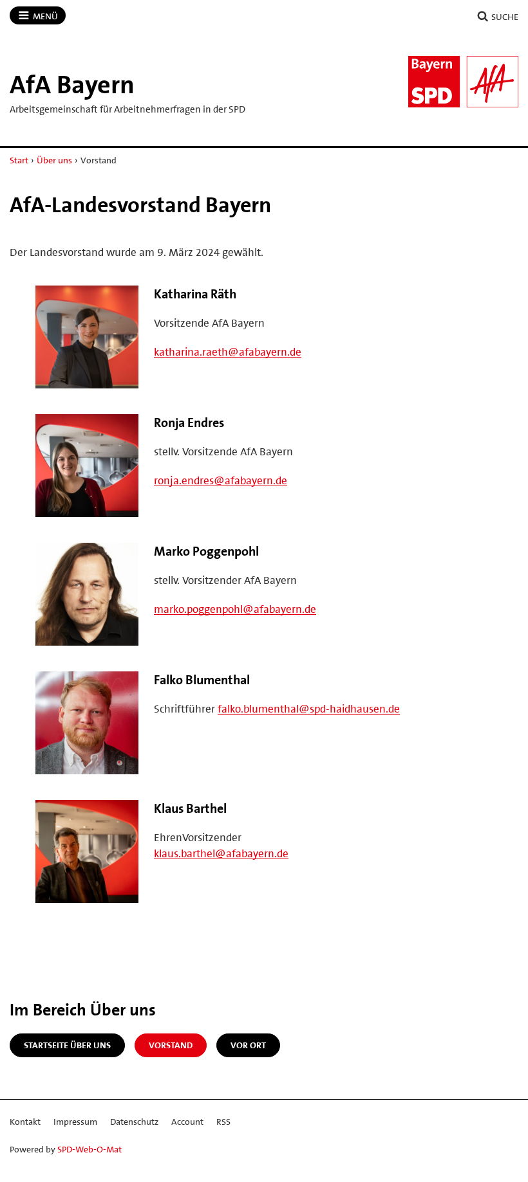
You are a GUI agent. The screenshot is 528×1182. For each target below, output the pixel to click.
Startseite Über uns (67, 1045)
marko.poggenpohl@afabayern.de (235, 609)
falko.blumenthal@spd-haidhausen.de (309, 709)
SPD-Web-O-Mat (89, 1149)
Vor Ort (248, 1045)
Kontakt (25, 1121)
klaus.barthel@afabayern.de (221, 853)
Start (19, 160)
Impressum (75, 1121)
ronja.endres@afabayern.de (220, 480)
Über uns (54, 160)
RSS (223, 1121)
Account (187, 1121)
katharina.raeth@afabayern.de (227, 352)
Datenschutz (134, 1121)
